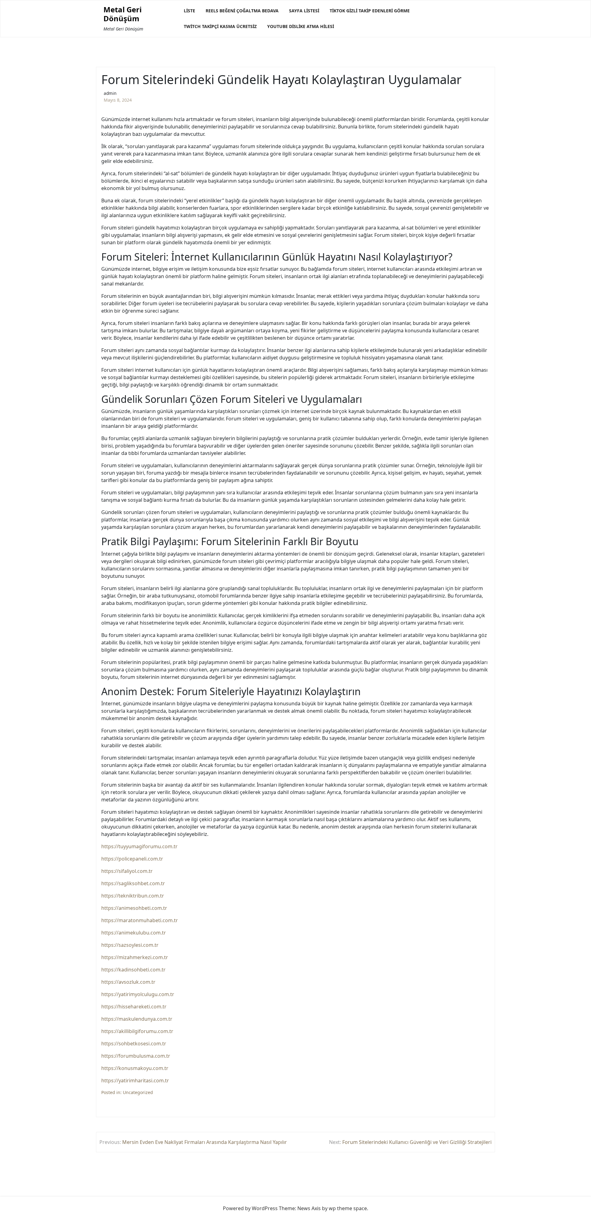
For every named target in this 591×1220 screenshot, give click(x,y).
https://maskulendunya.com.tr (136, 1018)
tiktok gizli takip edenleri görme (370, 11)
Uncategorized (138, 1092)
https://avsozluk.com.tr (128, 982)
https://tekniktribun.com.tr (132, 895)
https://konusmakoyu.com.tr (134, 1068)
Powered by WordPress (250, 1208)
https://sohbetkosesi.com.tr (133, 1043)
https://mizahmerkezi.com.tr (134, 957)
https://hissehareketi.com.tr (134, 1006)
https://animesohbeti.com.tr (134, 908)
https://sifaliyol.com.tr (127, 871)
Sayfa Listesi (304, 11)
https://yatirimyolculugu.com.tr (137, 994)
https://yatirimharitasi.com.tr (135, 1080)
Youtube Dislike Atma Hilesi (300, 26)
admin (110, 93)
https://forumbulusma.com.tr (135, 1055)
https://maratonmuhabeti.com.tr (139, 920)
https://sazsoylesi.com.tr (130, 945)
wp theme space (348, 1208)
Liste (189, 11)
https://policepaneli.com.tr (132, 858)
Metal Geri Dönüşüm (122, 14)
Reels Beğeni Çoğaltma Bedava (242, 11)
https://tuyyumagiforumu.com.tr (139, 846)
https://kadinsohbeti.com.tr (133, 969)
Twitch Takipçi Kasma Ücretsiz (220, 26)
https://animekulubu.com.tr (133, 932)
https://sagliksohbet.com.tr (133, 883)
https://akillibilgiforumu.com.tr (137, 1031)
